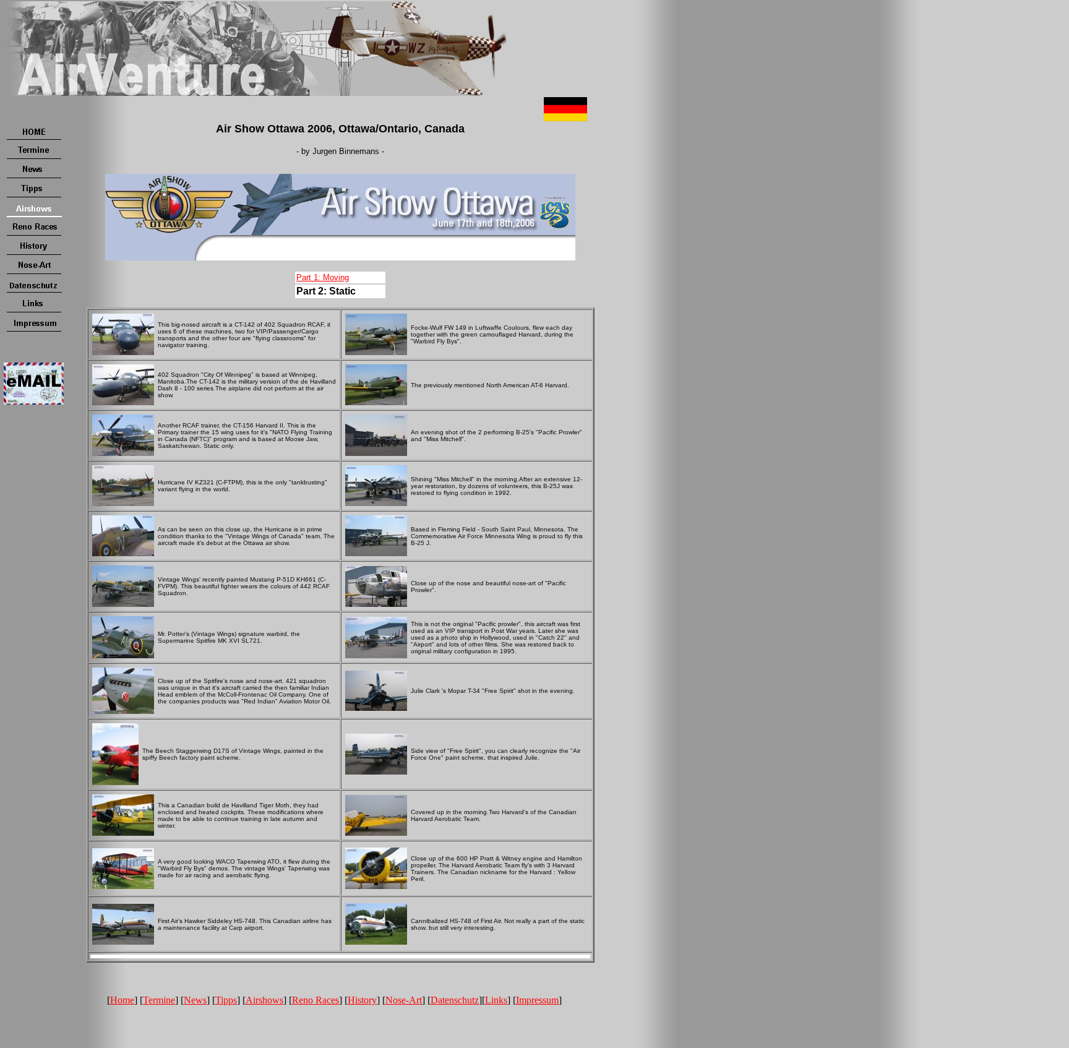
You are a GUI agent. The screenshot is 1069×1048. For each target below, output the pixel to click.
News (195, 1000)
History (362, 1000)
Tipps (226, 1000)
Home (122, 1000)
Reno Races (315, 1000)
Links (496, 1000)
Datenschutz (455, 1000)
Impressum (537, 1000)
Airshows (264, 1000)
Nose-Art (403, 1000)
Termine (159, 1000)
